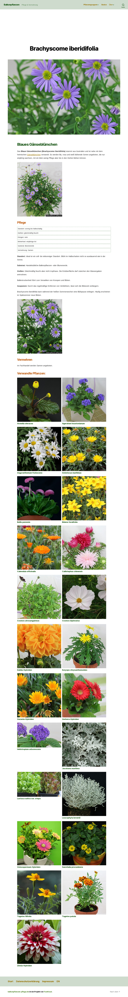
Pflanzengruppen (90, 5)
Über (111, 5)
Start (10, 981)
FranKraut (48, 992)
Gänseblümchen (34, 155)
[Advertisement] (64, 23)
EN (58, 981)
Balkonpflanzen (11, 5)
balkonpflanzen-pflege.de (18, 992)
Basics (104, 5)
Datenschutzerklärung (27, 981)
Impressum (48, 981)
